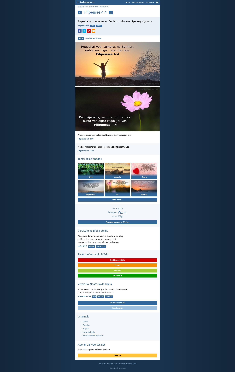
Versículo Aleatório (138, 2)
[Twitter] (84, 32)
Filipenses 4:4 (83, 26)
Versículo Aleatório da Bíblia (95, 284)
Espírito (91, 246)
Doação (117, 355)
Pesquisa (86, 325)
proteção (109, 296)
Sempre (112, 212)
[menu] (157, 3)
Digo (120, 216)
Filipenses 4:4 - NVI (85, 139)
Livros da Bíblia (93, 7)
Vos (113, 209)
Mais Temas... (117, 200)
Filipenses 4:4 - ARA (86, 151)
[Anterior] (80, 12)
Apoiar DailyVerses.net (91, 344)
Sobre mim (102, 364)
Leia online (93, 38)
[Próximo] (110, 12)
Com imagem (117, 308)
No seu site (117, 276)
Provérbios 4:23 (84, 297)
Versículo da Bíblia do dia (93, 230)
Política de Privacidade (128, 364)
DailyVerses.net (83, 7)
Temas (127, 2)
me (84, 350)
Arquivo (86, 329)
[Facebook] (80, 32)
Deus (92, 26)
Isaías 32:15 (82, 246)
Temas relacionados (90, 159)
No (125, 212)
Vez (120, 212)
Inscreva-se (150, 2)
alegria (99, 26)
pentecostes (101, 246)
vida (94, 296)
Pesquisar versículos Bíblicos (117, 222)
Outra (119, 208)
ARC (80, 38)
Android (117, 271)
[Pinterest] (89, 32)
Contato (117, 364)
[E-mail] (94, 32)
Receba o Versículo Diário (93, 254)
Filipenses (103, 7)
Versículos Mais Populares (93, 336)
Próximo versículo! (117, 303)
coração (100, 296)
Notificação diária (117, 260)
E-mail (117, 265)
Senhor (114, 216)
